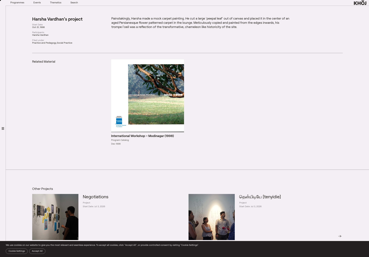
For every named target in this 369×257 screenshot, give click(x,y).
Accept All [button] (37, 251)
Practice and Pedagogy (44, 42)
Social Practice (64, 42)
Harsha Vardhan (40, 35)
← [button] (34, 237)
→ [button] (340, 237)
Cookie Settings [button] (17, 251)
